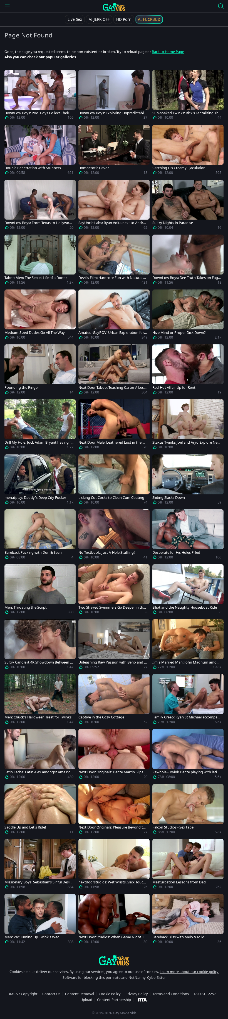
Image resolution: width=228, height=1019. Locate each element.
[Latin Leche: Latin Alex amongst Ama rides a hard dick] (40, 755)
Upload (86, 999)
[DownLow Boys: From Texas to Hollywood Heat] (40, 206)
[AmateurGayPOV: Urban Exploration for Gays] (114, 315)
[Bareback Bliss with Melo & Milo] (188, 920)
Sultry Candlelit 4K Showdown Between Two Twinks (38, 662)
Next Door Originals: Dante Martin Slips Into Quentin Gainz (112, 772)
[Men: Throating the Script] (40, 590)
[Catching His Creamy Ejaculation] (188, 151)
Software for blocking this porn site (92, 977)
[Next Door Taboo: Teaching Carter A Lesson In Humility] (114, 370)
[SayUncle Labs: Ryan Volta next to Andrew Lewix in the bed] (114, 206)
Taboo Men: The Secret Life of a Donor (35, 278)
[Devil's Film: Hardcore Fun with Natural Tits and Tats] (114, 261)
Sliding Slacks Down (168, 497)
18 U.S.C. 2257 (205, 993)
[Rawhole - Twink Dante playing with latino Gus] (188, 755)
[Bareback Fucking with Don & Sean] (40, 535)
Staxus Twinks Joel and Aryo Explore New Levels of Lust (186, 442)
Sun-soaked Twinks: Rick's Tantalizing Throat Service (186, 113)
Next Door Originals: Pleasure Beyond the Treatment (112, 827)
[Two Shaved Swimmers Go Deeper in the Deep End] (114, 590)
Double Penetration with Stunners (32, 168)
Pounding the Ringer (21, 387)
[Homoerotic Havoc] (114, 151)
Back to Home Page (168, 51)
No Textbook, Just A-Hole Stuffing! (106, 552)
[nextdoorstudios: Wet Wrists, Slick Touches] (114, 865)
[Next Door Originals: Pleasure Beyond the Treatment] (114, 810)
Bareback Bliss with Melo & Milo (178, 937)
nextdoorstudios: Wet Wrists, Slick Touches (112, 882)
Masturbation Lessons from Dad (179, 882)
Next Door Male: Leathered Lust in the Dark (112, 442)
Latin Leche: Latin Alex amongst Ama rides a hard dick (38, 772)
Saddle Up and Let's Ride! (25, 827)
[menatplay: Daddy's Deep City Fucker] (40, 480)
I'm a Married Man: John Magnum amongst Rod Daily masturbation (186, 662)
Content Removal (79, 993)
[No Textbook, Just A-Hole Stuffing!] (114, 535)
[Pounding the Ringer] (40, 370)
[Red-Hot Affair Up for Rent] (188, 370)
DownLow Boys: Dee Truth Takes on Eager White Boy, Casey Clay (186, 278)
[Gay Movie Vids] (114, 6)
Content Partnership (114, 999)
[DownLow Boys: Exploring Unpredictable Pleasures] (114, 96)
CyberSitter (156, 977)
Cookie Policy (110, 993)
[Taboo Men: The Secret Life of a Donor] (40, 261)
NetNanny (136, 977)
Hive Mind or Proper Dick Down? (179, 333)
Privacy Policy (136, 993)
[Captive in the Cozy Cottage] (114, 700)
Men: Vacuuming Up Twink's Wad (32, 937)
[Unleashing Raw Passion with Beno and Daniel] (114, 645)
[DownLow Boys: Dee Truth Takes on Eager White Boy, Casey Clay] (188, 261)
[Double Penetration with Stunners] (40, 151)
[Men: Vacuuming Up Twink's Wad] (40, 920)
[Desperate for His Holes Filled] (188, 535)
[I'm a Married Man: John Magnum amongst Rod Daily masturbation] (188, 645)
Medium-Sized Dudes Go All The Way (34, 333)
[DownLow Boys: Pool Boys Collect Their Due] (40, 96)
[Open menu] (7, 6)
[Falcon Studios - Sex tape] (188, 810)
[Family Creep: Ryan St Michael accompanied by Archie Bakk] (188, 700)
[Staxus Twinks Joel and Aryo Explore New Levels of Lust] (188, 425)
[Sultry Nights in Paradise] (188, 206)
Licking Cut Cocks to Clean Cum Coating (111, 497)
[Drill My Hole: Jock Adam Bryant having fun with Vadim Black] (40, 425)
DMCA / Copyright (23, 993)
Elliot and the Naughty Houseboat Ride (184, 607)
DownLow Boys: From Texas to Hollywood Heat (37, 223)
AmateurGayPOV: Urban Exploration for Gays (112, 333)
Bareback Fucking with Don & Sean (33, 552)
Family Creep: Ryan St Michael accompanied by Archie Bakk (186, 717)
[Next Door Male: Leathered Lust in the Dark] (114, 425)
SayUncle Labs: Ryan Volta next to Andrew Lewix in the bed (111, 223)
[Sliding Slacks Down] (188, 480)
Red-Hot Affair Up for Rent (173, 387)
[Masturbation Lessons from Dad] (188, 865)
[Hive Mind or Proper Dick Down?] (188, 315)
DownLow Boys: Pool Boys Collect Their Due (38, 113)
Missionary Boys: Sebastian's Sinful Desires (38, 882)
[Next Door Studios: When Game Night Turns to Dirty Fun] (114, 920)
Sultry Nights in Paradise (172, 223)
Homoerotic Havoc (93, 168)
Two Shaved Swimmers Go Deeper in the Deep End (111, 607)
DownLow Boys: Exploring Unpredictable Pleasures (112, 113)
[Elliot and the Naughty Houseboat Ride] (188, 590)
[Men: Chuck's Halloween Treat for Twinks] (40, 700)
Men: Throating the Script (25, 607)
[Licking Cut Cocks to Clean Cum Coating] (114, 480)
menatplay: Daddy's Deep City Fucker (35, 497)
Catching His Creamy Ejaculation (178, 168)
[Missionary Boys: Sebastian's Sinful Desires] (40, 865)
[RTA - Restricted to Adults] (142, 999)
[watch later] (11, 76)
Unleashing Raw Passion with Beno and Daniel (112, 662)
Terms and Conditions (171, 993)
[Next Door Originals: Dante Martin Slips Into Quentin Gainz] (114, 755)
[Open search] (221, 6)
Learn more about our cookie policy (189, 971)
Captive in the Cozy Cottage (101, 717)
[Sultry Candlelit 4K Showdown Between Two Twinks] (40, 645)
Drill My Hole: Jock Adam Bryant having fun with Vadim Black (38, 442)
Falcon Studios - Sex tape (173, 827)
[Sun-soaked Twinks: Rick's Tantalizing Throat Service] (188, 96)
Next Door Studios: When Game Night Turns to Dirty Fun (112, 937)
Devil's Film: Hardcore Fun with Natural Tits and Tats (112, 278)
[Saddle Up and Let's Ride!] (40, 810)
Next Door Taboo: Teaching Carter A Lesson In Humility (111, 387)
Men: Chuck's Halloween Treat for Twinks (37, 717)
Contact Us (51, 993)
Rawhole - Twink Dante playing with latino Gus (186, 772)
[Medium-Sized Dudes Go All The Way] (40, 315)
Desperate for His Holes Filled (176, 552)
